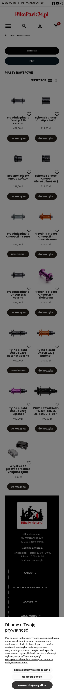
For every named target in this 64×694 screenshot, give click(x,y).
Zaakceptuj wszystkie (32, 685)
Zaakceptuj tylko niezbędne (32, 670)
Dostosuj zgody (32, 676)
